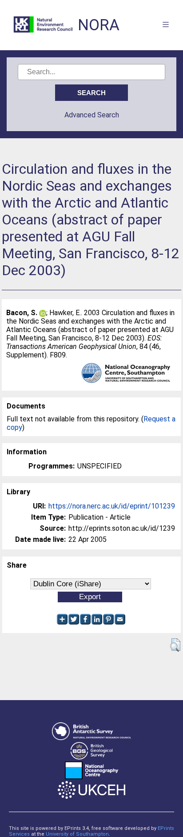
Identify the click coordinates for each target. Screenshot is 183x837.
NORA (98, 25)
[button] (175, 645)
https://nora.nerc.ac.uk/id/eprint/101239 (111, 506)
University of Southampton (77, 834)
